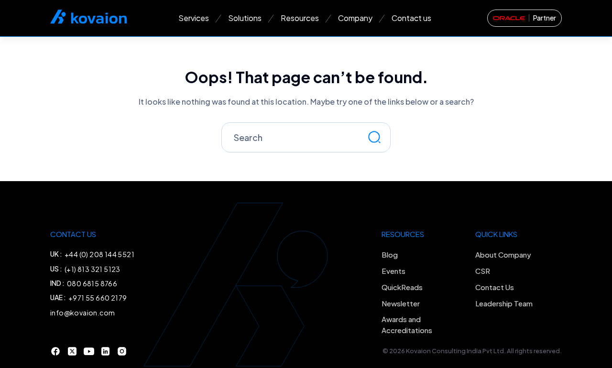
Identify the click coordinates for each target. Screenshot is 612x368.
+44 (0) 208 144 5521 (99, 254)
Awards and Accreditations (407, 324)
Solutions (245, 18)
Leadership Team (504, 303)
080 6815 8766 (92, 283)
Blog (390, 254)
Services (193, 18)
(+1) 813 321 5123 (92, 269)
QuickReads (402, 287)
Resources (300, 18)
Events (393, 270)
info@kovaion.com (82, 312)
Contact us (411, 18)
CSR (482, 270)
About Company (503, 254)
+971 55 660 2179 (97, 297)
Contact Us (494, 287)
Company (355, 18)
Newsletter (401, 303)
